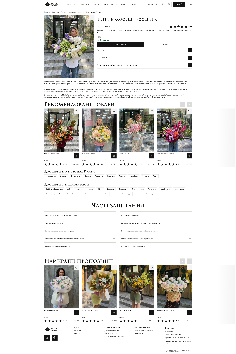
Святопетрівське (91, 194)
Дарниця (63, 176)
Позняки (122, 176)
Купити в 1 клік (168, 44)
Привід (63, 12)
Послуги (96, 4)
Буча (133, 189)
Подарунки (83, 4)
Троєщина (99, 176)
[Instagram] (47, 338)
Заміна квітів (139, 333)
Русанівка (111, 176)
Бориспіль (137, 194)
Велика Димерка (152, 194)
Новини (114, 4)
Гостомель (152, 189)
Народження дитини (75, 12)
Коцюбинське (165, 189)
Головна (47, 12)
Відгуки (133, 4)
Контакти (123, 4)
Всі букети (69, 4)
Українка (105, 194)
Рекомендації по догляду (144, 331)
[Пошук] (162, 4)
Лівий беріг (134, 176)
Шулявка (88, 176)
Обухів (100, 189)
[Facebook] (55, 338)
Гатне (142, 189)
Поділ (155, 176)
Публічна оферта (110, 333)
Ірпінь (69, 189)
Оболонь (145, 176)
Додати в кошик (121, 44)
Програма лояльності (112, 328)
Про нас (77, 333)
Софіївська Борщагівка (54, 189)
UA (191, 4)
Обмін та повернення (142, 328)
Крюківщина (179, 189)
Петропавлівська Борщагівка (70, 194)
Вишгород (126, 194)
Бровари (90, 189)
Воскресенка (51, 176)
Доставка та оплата (111, 331)
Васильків (110, 189)
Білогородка (123, 189)
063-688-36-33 (152, 4)
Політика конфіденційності (114, 336)
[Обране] (168, 4)
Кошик (177, 4)
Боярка (115, 194)
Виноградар (75, 176)
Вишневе (79, 189)
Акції (106, 4)
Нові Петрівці (50, 194)
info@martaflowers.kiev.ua (174, 334)
